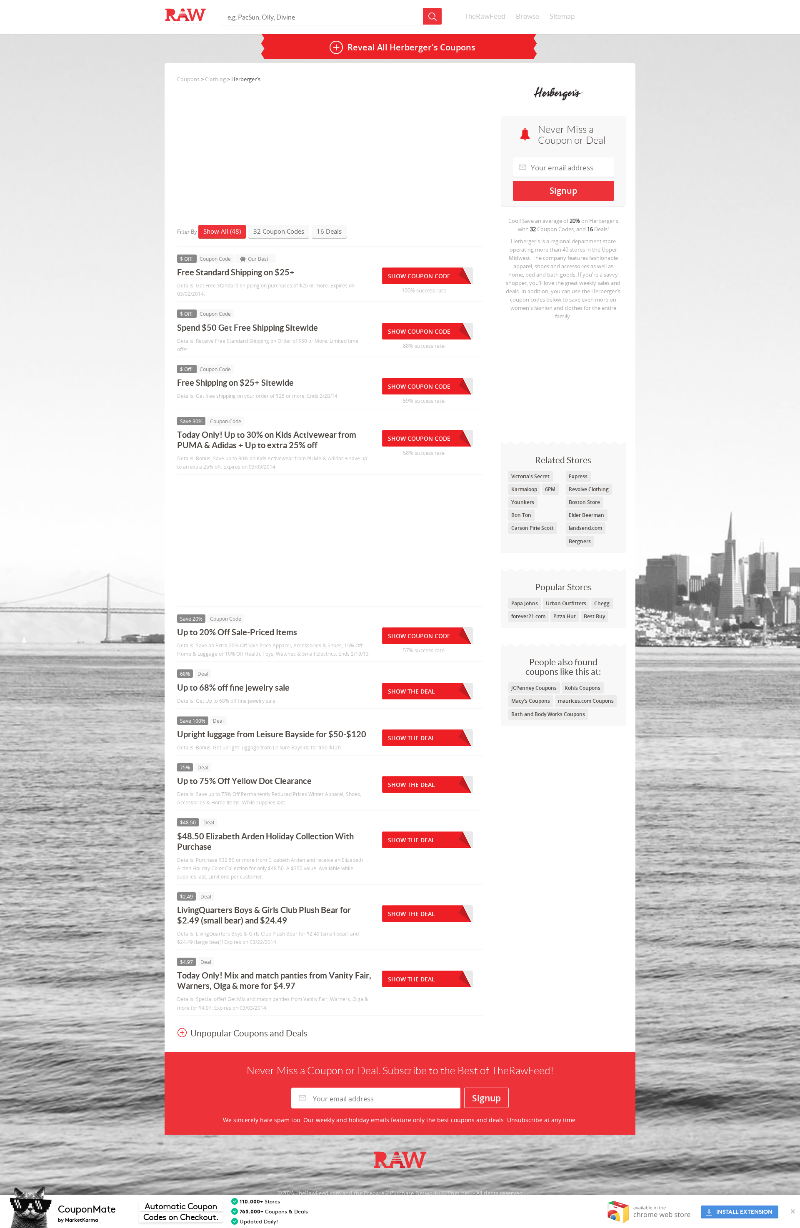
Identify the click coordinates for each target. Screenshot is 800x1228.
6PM (550, 489)
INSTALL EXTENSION (744, 1212)
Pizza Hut (564, 616)
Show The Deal (411, 691)
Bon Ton (521, 515)
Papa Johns (524, 603)
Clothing (215, 79)
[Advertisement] (563, 379)
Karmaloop (524, 489)
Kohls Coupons (582, 687)
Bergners (580, 541)
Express (578, 476)
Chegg (602, 603)
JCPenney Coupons (534, 687)
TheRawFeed (484, 16)
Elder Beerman (586, 515)
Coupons (188, 79)
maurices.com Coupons (586, 700)
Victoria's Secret (530, 476)
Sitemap (562, 16)
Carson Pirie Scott (532, 528)
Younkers (522, 502)
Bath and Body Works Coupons (548, 714)
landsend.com (585, 528)
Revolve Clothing (589, 489)
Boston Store (584, 502)
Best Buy (594, 616)
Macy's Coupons (530, 700)
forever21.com (528, 616)
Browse (527, 16)
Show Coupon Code (419, 276)
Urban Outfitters (566, 603)
